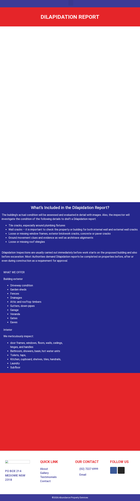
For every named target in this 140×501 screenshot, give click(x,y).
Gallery (44, 473)
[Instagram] (121, 470)
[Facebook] (113, 470)
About (44, 468)
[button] (70, 3)
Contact (45, 481)
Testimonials (48, 477)
